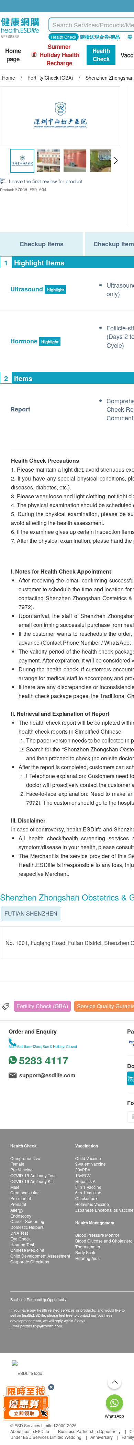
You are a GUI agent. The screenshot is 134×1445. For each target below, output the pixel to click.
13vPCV (83, 1175)
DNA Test (19, 1233)
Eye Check (20, 1239)
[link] (27, 1372)
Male (15, 1187)
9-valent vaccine (90, 1164)
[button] (115, 160)
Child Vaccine (88, 1158)
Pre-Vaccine (21, 1169)
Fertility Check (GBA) (42, 1006)
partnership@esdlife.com (41, 1325)
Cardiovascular (24, 1192)
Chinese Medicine (27, 1250)
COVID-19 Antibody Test (32, 1175)
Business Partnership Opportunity (89, 1431)
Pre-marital (20, 1198)
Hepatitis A (85, 1181)
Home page (13, 55)
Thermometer (87, 1246)
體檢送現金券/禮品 (100, 36)
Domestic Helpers (27, 1227)
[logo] (20, 38)
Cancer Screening (27, 1221)
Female (17, 1164)
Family (128, 1437)
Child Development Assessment (40, 1256)
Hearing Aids (87, 1258)
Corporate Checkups (29, 1261)
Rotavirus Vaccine (92, 1204)
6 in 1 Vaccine (88, 1192)
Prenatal (18, 1204)
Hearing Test (22, 1244)
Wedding (73, 1437)
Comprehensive (25, 1158)
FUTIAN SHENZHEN (30, 913)
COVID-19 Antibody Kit (31, 1181)
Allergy (16, 1210)
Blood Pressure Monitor (97, 1235)
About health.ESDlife (29, 1431)
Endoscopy (20, 1216)
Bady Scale (86, 1252)
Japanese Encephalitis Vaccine (104, 1210)
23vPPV (82, 1169)
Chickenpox (86, 1198)
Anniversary (101, 1437)
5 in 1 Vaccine (88, 1187)
